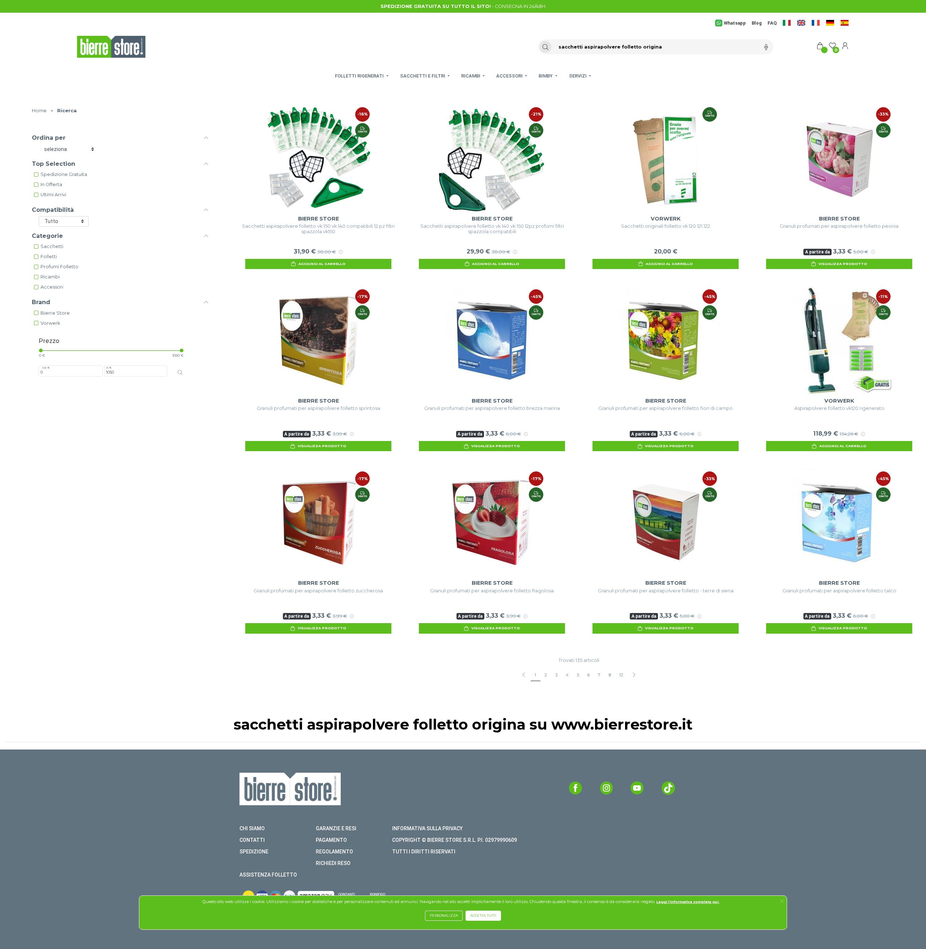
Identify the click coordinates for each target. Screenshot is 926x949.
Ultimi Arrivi (53, 194)
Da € (46, 367)
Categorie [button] (47, 235)
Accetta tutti (483, 915)
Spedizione (253, 851)
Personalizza (444, 915)
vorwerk (50, 323)
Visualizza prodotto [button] (843, 264)
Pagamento (331, 840)
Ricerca (67, 110)
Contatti (252, 840)
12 (621, 674)
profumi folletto (59, 266)
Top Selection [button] (53, 163)
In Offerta (51, 184)
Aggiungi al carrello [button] (321, 264)
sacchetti (52, 246)
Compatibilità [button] (53, 209)
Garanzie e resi (336, 828)
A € (108, 367)
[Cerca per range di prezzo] (180, 372)
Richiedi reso (333, 863)
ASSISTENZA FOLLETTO (268, 875)
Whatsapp (735, 23)
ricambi (50, 277)
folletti (49, 256)
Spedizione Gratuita (64, 174)
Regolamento (334, 851)
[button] (782, 901)
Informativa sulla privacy (427, 828)
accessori (52, 287)
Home (39, 110)
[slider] (41, 350)
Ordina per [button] (48, 137)
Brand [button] (41, 302)
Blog (757, 23)
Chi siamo (252, 828)
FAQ (772, 23)
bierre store (55, 313)
